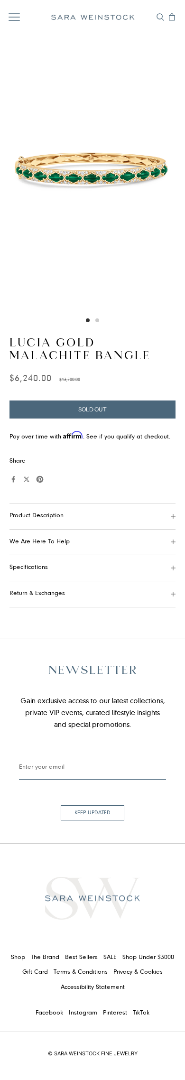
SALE (110, 957)
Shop (18, 957)
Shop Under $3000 (148, 957)
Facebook (49, 1013)
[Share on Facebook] (13, 479)
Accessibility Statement (93, 987)
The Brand (45, 957)
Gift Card (35, 972)
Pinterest (115, 1013)
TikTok (141, 1013)
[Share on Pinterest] (40, 479)
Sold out (92, 409)
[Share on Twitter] (26, 479)
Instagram (83, 1013)
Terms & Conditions (81, 972)
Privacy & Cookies (138, 972)
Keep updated (92, 813)
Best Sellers (81, 957)
